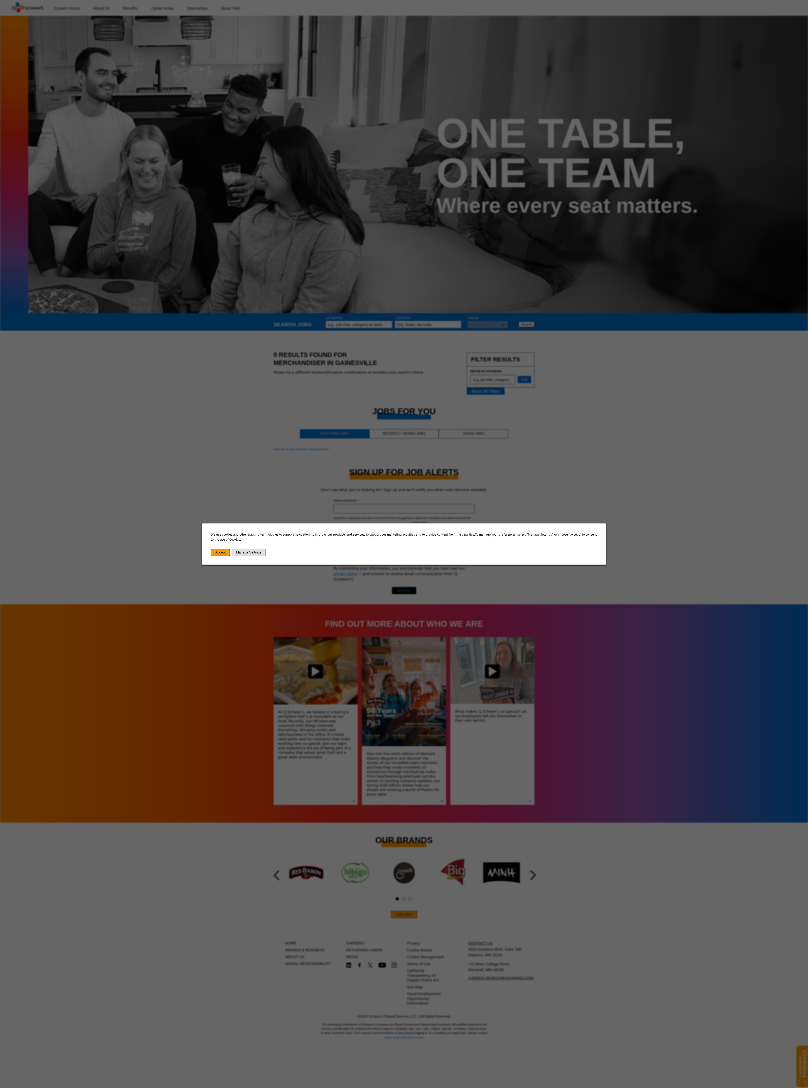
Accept (220, 552)
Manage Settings (248, 552)
